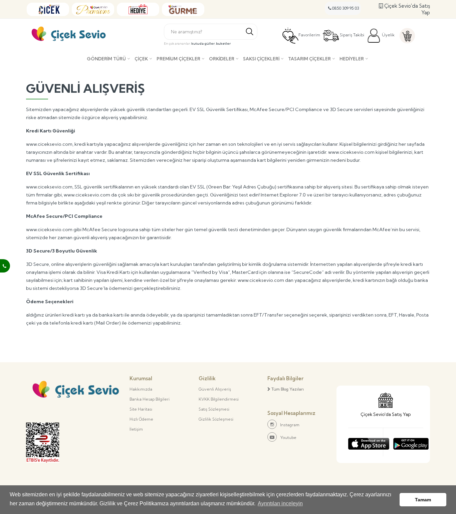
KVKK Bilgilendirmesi (219, 399)
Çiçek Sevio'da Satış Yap (406, 9)
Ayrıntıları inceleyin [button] (280, 503)
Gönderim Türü (106, 58)
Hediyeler (351, 58)
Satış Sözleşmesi (214, 409)
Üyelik (388, 34)
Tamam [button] (423, 499)
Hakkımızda (141, 389)
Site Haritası (141, 409)
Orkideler (221, 58)
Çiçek (141, 58)
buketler (223, 43)
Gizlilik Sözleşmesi (216, 419)
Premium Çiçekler (178, 58)
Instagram (289, 424)
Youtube (288, 437)
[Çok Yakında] (368, 442)
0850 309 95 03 (345, 8)
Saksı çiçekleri (261, 58)
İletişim (136, 429)
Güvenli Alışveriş (215, 389)
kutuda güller (203, 43)
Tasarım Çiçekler (309, 58)
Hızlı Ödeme (141, 419)
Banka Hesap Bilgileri (150, 399)
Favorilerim (309, 34)
